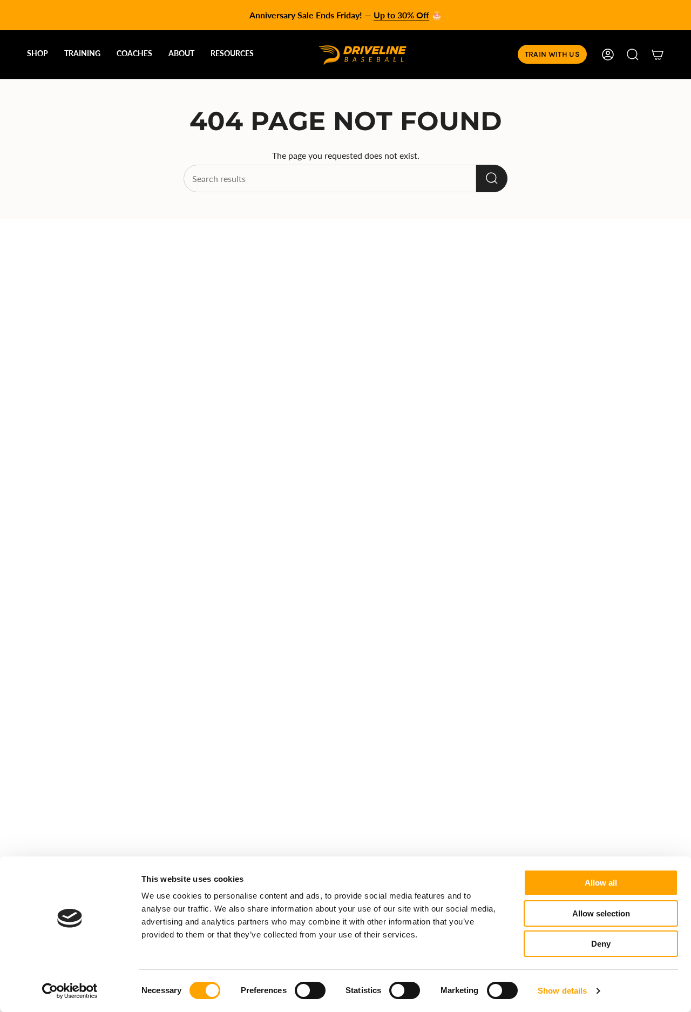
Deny (601, 943)
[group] (345, 15)
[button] (37, 54)
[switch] (310, 990)
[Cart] (657, 54)
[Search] (491, 178)
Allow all (601, 882)
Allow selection (601, 913)
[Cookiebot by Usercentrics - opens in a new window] (70, 991)
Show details (562, 990)
